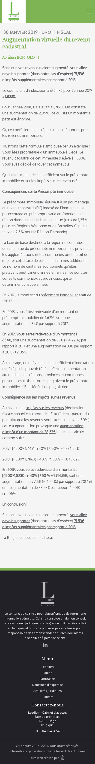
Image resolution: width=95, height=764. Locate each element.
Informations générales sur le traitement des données (48, 751)
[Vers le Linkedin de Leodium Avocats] (45, 650)
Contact (47, 696)
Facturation (47, 678)
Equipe (47, 672)
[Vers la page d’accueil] (21, 11)
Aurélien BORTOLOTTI (21, 57)
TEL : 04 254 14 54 (48, 731)
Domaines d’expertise (47, 684)
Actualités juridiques (47, 690)
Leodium (47, 666)
